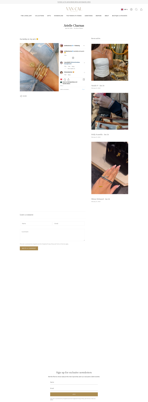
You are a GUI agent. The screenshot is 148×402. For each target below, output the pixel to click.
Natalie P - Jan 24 (97, 86)
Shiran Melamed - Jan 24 (100, 199)
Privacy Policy (50, 244)
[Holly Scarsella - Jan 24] (109, 111)
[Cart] (141, 9)
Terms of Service (61, 244)
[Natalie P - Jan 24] (109, 62)
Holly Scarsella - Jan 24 (100, 134)
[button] (136, 9)
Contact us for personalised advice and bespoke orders (74, 2)
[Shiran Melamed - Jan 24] (109, 168)
